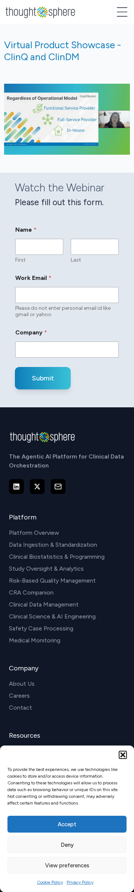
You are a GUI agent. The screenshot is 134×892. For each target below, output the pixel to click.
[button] (123, 755)
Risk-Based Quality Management (52, 580)
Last (76, 260)
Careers (19, 695)
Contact (20, 707)
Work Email (33, 277)
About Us (22, 683)
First (20, 260)
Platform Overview (34, 532)
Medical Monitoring (34, 640)
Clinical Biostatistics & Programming (57, 556)
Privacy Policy (80, 882)
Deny (67, 845)
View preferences (67, 865)
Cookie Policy (50, 882)
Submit (43, 378)
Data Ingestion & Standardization (53, 544)
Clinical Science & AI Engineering (52, 616)
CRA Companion (31, 592)
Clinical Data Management (44, 604)
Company (31, 332)
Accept (67, 824)
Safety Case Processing (41, 628)
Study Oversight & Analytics (46, 568)
